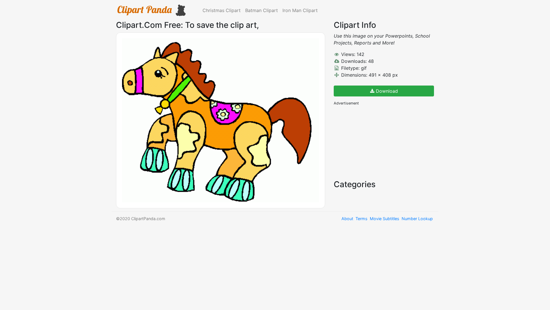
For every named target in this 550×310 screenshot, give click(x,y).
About (347, 218)
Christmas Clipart (222, 10)
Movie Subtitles (384, 218)
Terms (361, 218)
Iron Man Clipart (300, 10)
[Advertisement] (377, 142)
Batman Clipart (261, 10)
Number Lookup (417, 218)
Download (386, 91)
